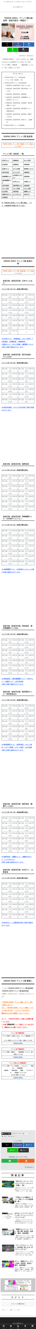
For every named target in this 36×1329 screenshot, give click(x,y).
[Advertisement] (18, 232)
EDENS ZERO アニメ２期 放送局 (15, 77)
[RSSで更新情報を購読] (26, 1161)
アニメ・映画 (7, 1133)
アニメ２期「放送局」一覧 (14, 80)
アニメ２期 (27, 1133)
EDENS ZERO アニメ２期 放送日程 (15, 83)
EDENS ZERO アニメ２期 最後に (15, 125)
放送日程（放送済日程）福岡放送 (16, 94)
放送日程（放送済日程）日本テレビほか (18, 85)
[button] (23, 50)
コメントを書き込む (18, 1304)
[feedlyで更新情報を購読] (10, 1161)
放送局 (5, 1136)
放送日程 (12, 1136)
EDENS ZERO (18, 1133)
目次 (15, 73)
